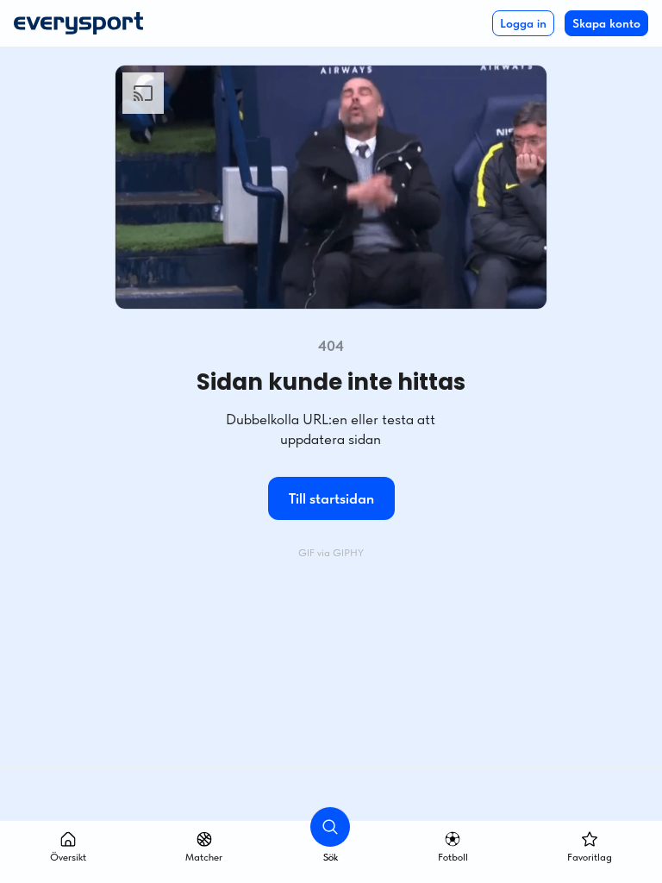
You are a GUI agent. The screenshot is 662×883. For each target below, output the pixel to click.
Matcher (203, 857)
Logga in (523, 23)
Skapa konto (606, 23)
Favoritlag (589, 857)
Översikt (68, 857)
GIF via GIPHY (331, 553)
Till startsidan (331, 498)
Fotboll (453, 857)
